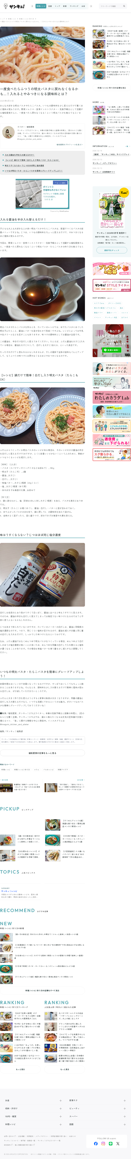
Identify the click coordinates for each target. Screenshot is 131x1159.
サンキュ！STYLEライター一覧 (49, 1140)
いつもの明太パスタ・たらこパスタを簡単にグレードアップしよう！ (34, 170)
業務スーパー (112, 312)
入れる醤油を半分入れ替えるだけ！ (20, 155)
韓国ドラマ (98, 312)
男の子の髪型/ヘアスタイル (105, 308)
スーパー (73, 1116)
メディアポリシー (42, 1136)
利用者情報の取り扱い (59, 1136)
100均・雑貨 (10, 1116)
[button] (32, 6)
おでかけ (124, 317)
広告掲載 (21, 1136)
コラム (36, 769)
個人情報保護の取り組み (24, 1145)
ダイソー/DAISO (114, 303)
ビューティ (74, 1108)
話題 (50, 6)
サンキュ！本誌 (111, 317)
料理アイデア (63, 769)
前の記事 (4, 780)
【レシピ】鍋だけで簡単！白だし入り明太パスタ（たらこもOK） (32, 160)
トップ (57, 6)
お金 (83, 6)
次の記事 (80, 780)
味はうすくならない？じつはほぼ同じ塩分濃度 (24, 165)
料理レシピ (41, 6)
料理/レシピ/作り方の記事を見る (112, 87)
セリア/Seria (99, 303)
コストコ (124, 312)
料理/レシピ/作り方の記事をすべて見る (42, 990)
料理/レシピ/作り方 (26, 19)
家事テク (73, 1100)
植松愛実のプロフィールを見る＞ (70, 144)
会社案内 (7, 1145)
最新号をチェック (111, 250)
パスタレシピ (48, 769)
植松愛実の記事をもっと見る (42, 753)
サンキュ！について (11, 1140)
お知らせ (72, 1136)
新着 (65, 6)
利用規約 (30, 1136)
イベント (97, 317)
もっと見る (20, 1069)
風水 (121, 308)
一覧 (126, 146)
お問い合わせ (9, 1136)
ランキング (74, 6)
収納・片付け (11, 1108)
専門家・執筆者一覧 (28, 1140)
